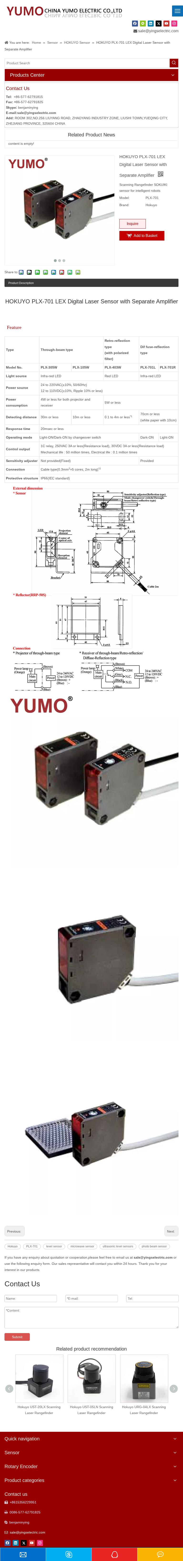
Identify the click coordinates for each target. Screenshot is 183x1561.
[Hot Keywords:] (174, 63)
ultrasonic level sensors (118, 1246)
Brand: (124, 205)
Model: (124, 198)
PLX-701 (32, 1246)
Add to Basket (145, 236)
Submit (17, 1337)
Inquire (132, 224)
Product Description (21, 283)
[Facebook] (135, 23)
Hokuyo (13, 1246)
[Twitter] (159, 23)
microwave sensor (82, 1246)
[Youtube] (166, 23)
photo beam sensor (154, 1246)
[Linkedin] (151, 23)
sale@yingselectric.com (158, 31)
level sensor (54, 1246)
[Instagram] (174, 23)
